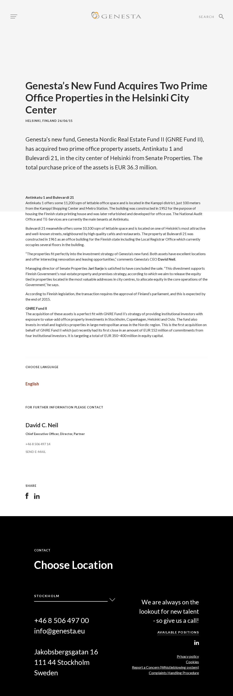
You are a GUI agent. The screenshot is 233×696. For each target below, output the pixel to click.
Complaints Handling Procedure (174, 673)
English (32, 383)
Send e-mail (35, 452)
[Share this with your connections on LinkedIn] (37, 497)
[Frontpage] (116, 16)
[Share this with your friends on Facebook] (26, 497)
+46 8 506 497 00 (61, 620)
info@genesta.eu (59, 631)
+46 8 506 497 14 (37, 444)
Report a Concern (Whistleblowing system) (165, 667)
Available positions (178, 632)
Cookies (192, 662)
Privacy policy (188, 656)
